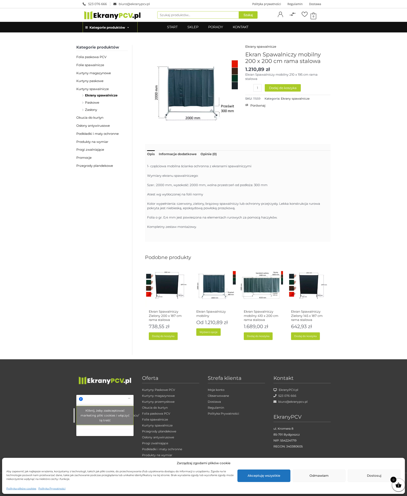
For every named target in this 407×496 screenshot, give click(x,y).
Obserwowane (218, 396)
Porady (215, 27)
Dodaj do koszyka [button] (163, 336)
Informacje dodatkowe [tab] (178, 154)
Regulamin (295, 4)
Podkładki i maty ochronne (97, 134)
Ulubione (304, 19)
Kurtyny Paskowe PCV (158, 390)
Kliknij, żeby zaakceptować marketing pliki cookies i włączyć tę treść (105, 415)
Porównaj (292, 19)
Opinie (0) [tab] (209, 154)
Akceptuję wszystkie (264, 476)
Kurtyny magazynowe (93, 73)
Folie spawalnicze (90, 65)
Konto (280, 19)
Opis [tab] (151, 154)
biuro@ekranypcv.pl (292, 402)
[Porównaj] (292, 14)
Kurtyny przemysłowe (158, 402)
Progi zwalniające (90, 150)
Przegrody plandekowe (94, 166)
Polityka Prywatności (52, 488)
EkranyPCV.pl (288, 390)
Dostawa (315, 4)
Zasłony (91, 110)
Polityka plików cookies (21, 488)
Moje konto (216, 390)
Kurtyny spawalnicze (92, 89)
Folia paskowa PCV (91, 57)
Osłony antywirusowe (93, 126)
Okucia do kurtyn (89, 118)
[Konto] (280, 14)
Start (172, 27)
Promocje (84, 158)
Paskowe (92, 102)
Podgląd (166, 304)
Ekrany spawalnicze (101, 95)
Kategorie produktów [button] (107, 27)
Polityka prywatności (266, 4)
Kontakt (240, 27)
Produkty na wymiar (92, 142)
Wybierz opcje (208, 332)
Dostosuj (374, 476)
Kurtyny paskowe (89, 81)
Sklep (192, 27)
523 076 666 (286, 396)
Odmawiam (319, 476)
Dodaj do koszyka (283, 88)
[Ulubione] (305, 14)
